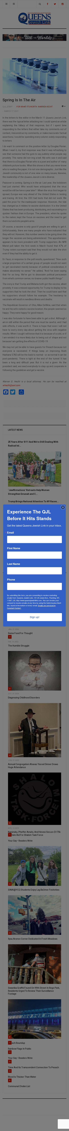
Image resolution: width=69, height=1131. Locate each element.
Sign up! (34, 617)
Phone (11, 579)
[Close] (63, 507)
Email (10, 532)
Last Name (13, 564)
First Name (13, 548)
